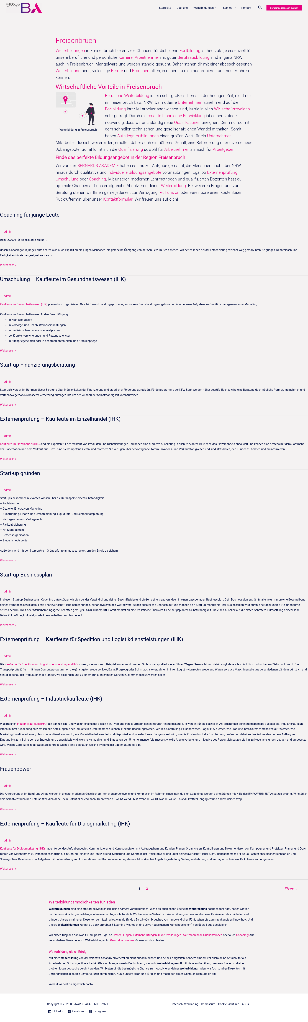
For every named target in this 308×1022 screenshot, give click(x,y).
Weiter (291, 888)
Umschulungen (122, 935)
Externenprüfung (222, 172)
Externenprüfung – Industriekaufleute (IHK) (51, 699)
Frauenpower (15, 769)
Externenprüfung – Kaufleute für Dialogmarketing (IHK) (65, 824)
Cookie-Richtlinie (228, 1004)
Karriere (125, 57)
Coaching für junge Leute (30, 215)
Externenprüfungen (145, 935)
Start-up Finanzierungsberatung (37, 365)
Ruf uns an (169, 192)
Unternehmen (190, 102)
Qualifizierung (131, 149)
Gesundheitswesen (122, 940)
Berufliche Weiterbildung (127, 95)
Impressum (208, 1004)
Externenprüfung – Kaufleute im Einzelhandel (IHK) (60, 419)
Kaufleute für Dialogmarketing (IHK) (22, 848)
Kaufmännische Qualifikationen (202, 935)
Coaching (97, 179)
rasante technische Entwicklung (176, 115)
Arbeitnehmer (147, 57)
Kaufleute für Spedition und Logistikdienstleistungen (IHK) (41, 664)
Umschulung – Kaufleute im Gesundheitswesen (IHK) (63, 279)
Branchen (140, 70)
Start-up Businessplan (26, 575)
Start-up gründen (20, 473)
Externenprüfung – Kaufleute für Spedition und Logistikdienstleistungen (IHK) (91, 639)
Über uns (182, 7)
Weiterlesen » (8, 264)
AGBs (245, 1004)
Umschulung (68, 179)
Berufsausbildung (193, 57)
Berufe (117, 70)
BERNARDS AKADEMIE (98, 165)
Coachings (243, 935)
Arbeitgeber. (224, 149)
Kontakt (246, 7)
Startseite (165, 7)
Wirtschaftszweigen (232, 109)
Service (227, 7)
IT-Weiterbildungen (169, 935)
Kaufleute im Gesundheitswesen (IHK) (23, 304)
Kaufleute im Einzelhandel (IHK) (20, 444)
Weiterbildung (68, 70)
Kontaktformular (117, 199)
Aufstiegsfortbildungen (138, 135)
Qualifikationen (188, 122)
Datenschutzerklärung (184, 1004)
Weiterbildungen (203, 7)
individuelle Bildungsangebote (134, 172)
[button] (260, 8)
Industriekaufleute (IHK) (32, 723)
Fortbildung (190, 50)
